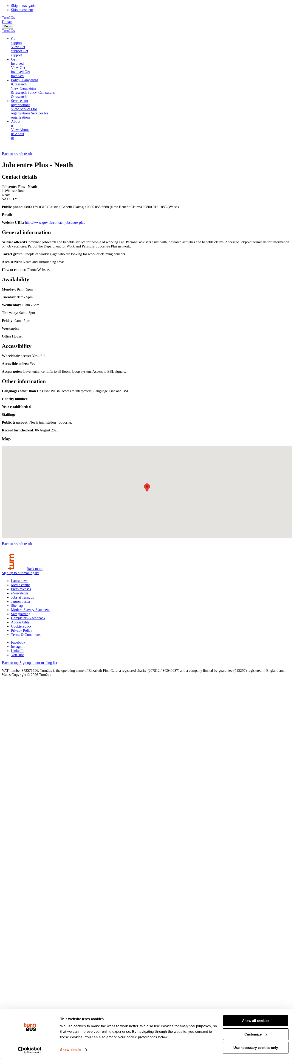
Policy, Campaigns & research (24, 82)
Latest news (19, 581)
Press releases (21, 589)
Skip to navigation (24, 6)
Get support (16, 41)
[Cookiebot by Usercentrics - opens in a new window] (30, 1050)
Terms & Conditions (25, 635)
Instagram (18, 647)
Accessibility (20, 622)
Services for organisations (20, 103)
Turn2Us (8, 18)
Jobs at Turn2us (22, 597)
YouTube (17, 655)
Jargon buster (20, 601)
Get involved (17, 61)
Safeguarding (20, 614)
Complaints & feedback (28, 618)
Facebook (18, 642)
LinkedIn (17, 651)
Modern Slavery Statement (30, 610)
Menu (7, 26)
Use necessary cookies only (255, 1048)
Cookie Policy (21, 626)
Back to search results (17, 154)
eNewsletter (19, 593)
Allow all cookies (255, 1021)
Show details (70, 1050)
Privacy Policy (21, 630)
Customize (253, 1034)
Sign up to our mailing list (20, 573)
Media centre (20, 585)
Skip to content (22, 10)
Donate (7, 22)
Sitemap (17, 606)
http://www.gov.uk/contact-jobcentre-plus (55, 222)
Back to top (35, 569)
